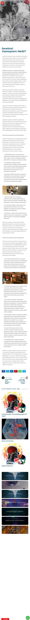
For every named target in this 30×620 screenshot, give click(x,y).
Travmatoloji (15, 529)
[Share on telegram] (24, 371)
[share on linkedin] (2, 28)
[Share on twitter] (7, 371)
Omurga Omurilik (15, 493)
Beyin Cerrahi (15, 484)
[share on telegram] (2, 19)
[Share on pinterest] (16, 371)
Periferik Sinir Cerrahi (15, 511)
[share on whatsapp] (2, 22)
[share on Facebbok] (2, 34)
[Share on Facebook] (3, 371)
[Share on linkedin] (11, 371)
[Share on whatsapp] (20, 371)
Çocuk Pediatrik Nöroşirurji (15, 502)
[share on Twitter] (2, 31)
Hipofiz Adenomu (7, 466)
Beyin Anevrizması (8, 441)
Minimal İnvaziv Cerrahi (15, 475)
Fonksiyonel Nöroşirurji (14, 520)
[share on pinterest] (2, 25)
